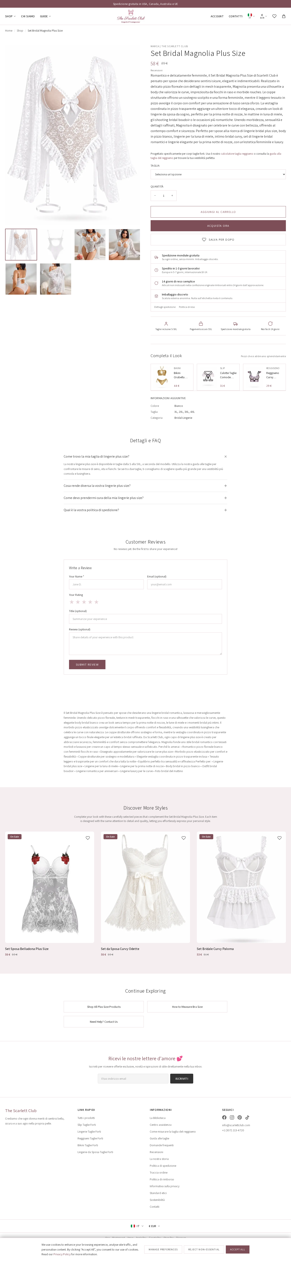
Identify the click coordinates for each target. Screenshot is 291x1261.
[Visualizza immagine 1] (21, 245)
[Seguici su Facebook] (224, 1117)
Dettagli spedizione (165, 306)
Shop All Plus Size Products (104, 1007)
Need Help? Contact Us (104, 1022)
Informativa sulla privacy (164, 1186)
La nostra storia (159, 1159)
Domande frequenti (162, 1145)
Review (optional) (79, 629)
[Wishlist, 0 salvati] (274, 16)
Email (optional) (156, 576)
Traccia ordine (158, 1172)
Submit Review (87, 664)
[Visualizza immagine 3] (90, 245)
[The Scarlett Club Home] (130, 16)
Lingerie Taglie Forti (89, 1131)
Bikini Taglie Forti (88, 1145)
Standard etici (158, 1193)
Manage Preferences (163, 1249)
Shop (9, 16)
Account (217, 16)
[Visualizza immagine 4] (124, 245)
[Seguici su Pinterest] (240, 1117)
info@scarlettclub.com (236, 1125)
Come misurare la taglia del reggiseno (173, 1131)
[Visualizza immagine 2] (56, 245)
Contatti (236, 16)
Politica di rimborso (162, 1179)
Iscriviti (181, 1079)
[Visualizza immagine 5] (21, 279)
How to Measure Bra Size (187, 1007)
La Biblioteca (158, 1118)
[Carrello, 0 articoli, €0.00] (284, 16)
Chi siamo (28, 16)
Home (8, 30)
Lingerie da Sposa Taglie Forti (95, 1152)
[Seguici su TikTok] (247, 1117)
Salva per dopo (222, 239)
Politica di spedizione (163, 1166)
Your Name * (76, 576)
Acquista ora (218, 226)
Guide (44, 16)
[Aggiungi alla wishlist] (88, 838)
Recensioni (157, 70)
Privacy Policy (62, 1254)
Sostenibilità (157, 1200)
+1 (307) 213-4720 (233, 1130)
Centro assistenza (160, 1125)
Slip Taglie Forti (87, 1125)
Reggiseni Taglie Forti (90, 1138)
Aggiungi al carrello (218, 212)
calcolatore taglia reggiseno (237, 154)
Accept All (237, 1249)
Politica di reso (187, 306)
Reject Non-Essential (204, 1249)
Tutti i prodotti (86, 1118)
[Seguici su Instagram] (232, 1117)
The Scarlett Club (20, 1110)
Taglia (155, 165)
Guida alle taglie (159, 1138)
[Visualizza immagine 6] (56, 279)
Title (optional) (78, 611)
